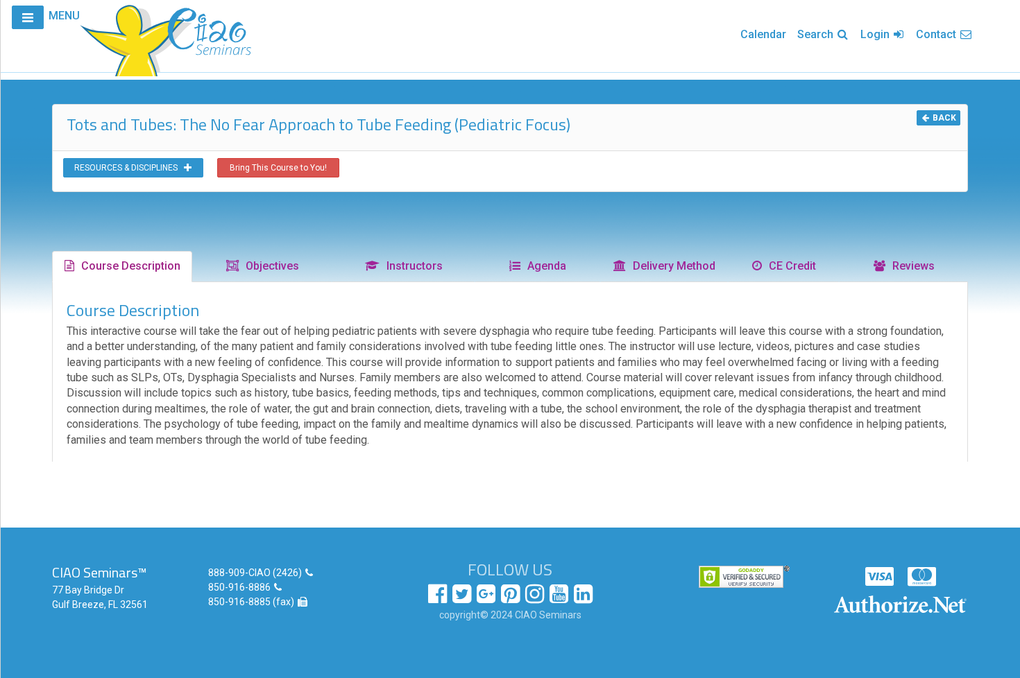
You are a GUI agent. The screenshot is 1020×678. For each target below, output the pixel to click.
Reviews (911, 265)
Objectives (269, 265)
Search (816, 34)
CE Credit (789, 265)
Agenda (544, 265)
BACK (943, 118)
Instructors (412, 265)
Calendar (763, 34)
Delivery (671, 265)
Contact (937, 34)
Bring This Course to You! (278, 168)
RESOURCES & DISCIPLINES (129, 168)
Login (876, 34)
